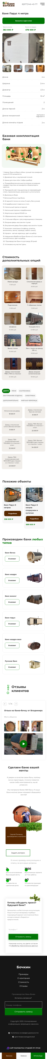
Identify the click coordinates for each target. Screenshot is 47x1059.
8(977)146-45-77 (29, 4)
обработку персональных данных (24, 946)
